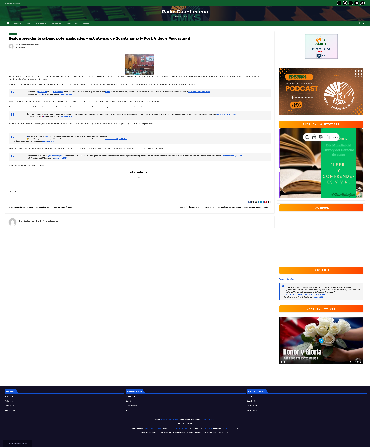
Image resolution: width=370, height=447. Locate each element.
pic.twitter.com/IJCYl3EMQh (226, 114)
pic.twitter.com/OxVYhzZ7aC (315, 294)
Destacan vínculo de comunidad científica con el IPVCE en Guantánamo (41, 207)
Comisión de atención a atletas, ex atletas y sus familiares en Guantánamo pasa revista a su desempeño (224, 207)
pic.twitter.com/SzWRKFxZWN (199, 92)
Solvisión (129, 401)
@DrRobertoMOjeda (55, 156)
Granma (250, 396)
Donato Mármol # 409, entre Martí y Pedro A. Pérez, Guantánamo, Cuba (168, 432)
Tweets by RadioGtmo (286, 279)
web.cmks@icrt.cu (206, 432)
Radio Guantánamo (185, 12)
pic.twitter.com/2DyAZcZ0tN (233, 156)
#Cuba (107, 92)
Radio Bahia (9, 396)
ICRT (128, 410)
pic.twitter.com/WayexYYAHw (116, 139)
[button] (360, 23)
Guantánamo (12, 34)
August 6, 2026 (318, 297)
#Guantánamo (58, 92)
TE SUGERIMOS (73, 23)
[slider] (311, 362)
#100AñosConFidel (293, 294)
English (86, 23)
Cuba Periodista (131, 406)
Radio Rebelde (10, 406)
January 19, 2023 (66, 94)
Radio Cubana (10, 410)
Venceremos (130, 396)
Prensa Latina (252, 406)
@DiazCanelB (42, 92)
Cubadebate (251, 401)
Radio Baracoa (10, 401)
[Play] (319, 55)
